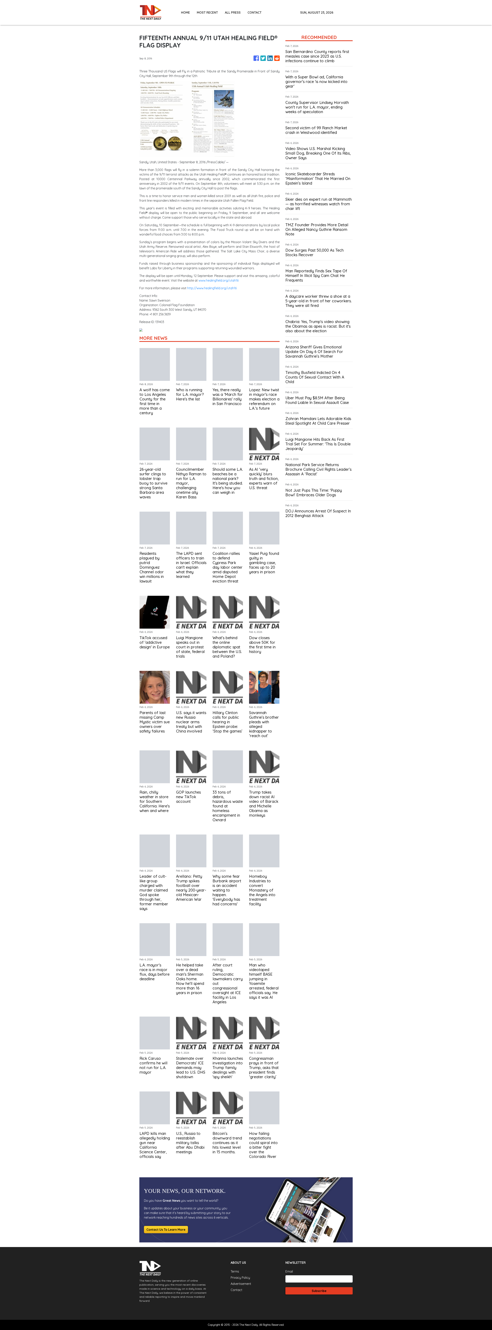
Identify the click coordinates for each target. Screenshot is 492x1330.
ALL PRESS (233, 12)
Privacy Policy (240, 1277)
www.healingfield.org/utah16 (219, 280)
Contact (236, 1290)
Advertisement (241, 1284)
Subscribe (319, 1291)
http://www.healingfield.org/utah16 (212, 288)
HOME (185, 12)
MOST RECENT (207, 12)
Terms (235, 1271)
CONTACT (255, 12)
